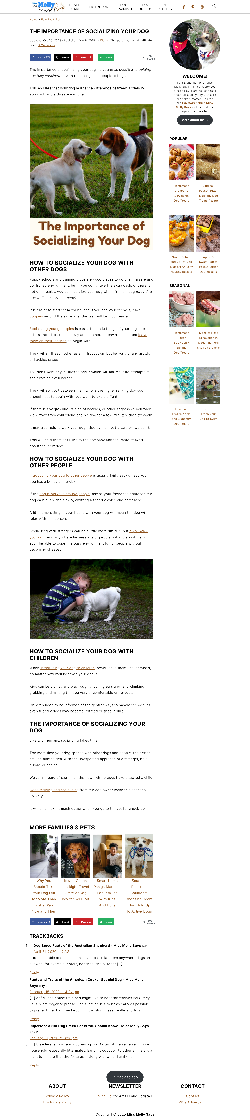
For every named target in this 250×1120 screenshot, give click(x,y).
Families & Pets (51, 19)
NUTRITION (99, 7)
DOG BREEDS (145, 7)
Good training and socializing (54, 790)
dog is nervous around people (65, 494)
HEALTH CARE (75, 7)
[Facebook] (184, 7)
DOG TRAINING (123, 7)
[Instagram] (202, 7)
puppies (36, 316)
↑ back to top (125, 1077)
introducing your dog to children (67, 668)
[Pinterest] (193, 7)
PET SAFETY (166, 7)
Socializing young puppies (52, 329)
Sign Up (105, 1096)
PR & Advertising (193, 1102)
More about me (193, 120)
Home (33, 19)
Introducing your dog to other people (61, 475)
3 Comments (46, 45)
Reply (34, 973)
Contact (192, 1096)
